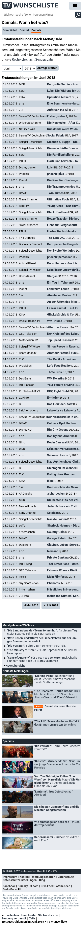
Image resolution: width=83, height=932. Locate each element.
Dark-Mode (10, 889)
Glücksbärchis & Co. (60, 314)
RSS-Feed (47, 886)
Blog (42, 880)
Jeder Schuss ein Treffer (63, 506)
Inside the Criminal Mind (63, 596)
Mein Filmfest (56, 577)
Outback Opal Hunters (62, 423)
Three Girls (54, 372)
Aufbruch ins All (57, 110)
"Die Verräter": (36, 645)
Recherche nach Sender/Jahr (32, 59)
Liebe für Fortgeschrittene (64, 225)
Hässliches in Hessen (62, 589)
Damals (36, 30)
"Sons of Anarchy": (42, 659)
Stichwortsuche (48, 915)
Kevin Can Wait (57, 442)
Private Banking (58, 557)
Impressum (10, 876)
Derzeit (24, 30)
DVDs (32, 918)
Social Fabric (55, 135)
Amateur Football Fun (61, 353)
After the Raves (57, 327)
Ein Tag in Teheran (59, 282)
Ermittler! (53, 397)
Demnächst (10, 30)
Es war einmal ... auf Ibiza (64, 308)
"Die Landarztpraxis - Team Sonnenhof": (42, 632)
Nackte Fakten (57, 519)
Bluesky (23, 886)
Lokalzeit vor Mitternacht (64, 449)
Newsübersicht (15, 665)
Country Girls (56, 532)
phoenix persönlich (59, 257)
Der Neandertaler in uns (63, 417)
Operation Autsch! (59, 97)
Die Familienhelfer (59, 154)
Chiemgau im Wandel (61, 468)
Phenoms (53, 583)
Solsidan (53, 513)
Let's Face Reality (59, 365)
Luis (50, 167)
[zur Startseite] (30, 4)
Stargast (53, 276)
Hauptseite (28, 915)
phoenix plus (55, 174)
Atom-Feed (63, 886)
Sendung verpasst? (14, 918)
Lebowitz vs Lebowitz (61, 410)
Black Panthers (57, 212)
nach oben (12, 915)
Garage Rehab (56, 538)
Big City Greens (57, 429)
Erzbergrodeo (56, 116)
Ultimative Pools (58, 199)
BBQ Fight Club (57, 391)
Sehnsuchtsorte (57, 455)
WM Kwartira (55, 378)
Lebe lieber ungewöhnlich (64, 270)
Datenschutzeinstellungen (20, 880)
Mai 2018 (32, 605)
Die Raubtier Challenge (62, 180)
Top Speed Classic (59, 340)
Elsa (50, 481)
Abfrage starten (47, 68)
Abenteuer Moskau (59, 295)
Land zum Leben (58, 289)
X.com (34, 886)
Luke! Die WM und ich (61, 91)
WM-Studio (54, 321)
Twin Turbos (55, 193)
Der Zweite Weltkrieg (61, 250)
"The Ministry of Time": (42, 651)
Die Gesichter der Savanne (65, 487)
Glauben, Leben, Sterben (63, 545)
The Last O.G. (56, 238)
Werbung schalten (43, 876)
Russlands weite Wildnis (63, 129)
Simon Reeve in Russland (64, 346)
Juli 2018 (52, 605)
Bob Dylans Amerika (61, 436)
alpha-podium (56, 493)
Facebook (9, 886)
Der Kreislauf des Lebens (64, 334)
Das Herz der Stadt (60, 404)
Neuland (52, 551)
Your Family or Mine (60, 385)
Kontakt (25, 876)
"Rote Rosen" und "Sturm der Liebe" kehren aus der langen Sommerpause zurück (42, 639)
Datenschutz (66, 876)
